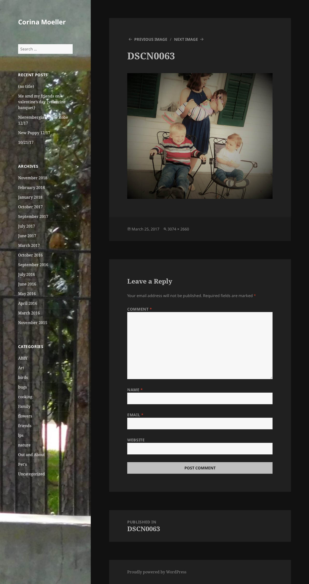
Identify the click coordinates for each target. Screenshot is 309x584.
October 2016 (30, 255)
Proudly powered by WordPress (156, 572)
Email (135, 414)
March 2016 (29, 313)
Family (24, 406)
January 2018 (30, 197)
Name (135, 389)
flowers (25, 416)
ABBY (23, 358)
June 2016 (27, 284)
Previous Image (150, 39)
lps (20, 435)
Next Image (186, 39)
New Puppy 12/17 (34, 132)
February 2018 (31, 187)
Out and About (31, 454)
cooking (25, 396)
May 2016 (27, 293)
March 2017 (29, 245)
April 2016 (27, 303)
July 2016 (26, 274)
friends (24, 425)
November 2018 (32, 178)
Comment (139, 309)
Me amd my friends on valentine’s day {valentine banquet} (42, 101)
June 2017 (27, 235)
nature (24, 445)
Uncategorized (31, 474)
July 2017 (26, 226)
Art (21, 367)
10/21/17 (26, 142)
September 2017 (33, 216)
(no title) (26, 86)
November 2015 (32, 322)
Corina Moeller (42, 21)
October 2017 (30, 206)
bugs (22, 387)
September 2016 (33, 264)
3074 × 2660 (178, 229)
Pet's (22, 464)
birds (23, 377)
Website (136, 440)
